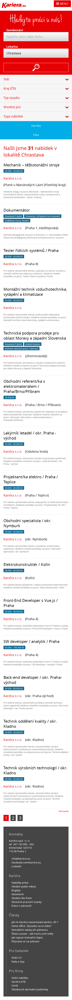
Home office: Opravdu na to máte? (31, 926)
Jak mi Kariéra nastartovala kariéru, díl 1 (35, 922)
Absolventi (18, 894)
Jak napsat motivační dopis (27, 937)
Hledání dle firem (22, 898)
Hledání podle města (24, 886)
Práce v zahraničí (21, 905)
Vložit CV (16, 957)
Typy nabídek (13, 116)
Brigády (16, 890)
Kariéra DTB (19, 981)
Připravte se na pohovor (25, 941)
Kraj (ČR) (9, 88)
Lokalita (12, 47)
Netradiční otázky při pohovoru (30, 929)
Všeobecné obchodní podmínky (30, 989)
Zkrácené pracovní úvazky (27, 902)
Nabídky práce (20, 882)
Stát (6, 79)
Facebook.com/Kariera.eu (26, 862)
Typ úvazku (11, 98)
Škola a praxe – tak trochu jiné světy (32, 933)
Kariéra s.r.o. (12, 178)
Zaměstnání (13, 30)
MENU (64, 4)
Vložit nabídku (20, 977)
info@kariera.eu (21, 858)
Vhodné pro (12, 107)
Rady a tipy (18, 961)
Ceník (15, 985)
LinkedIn (16, 866)
